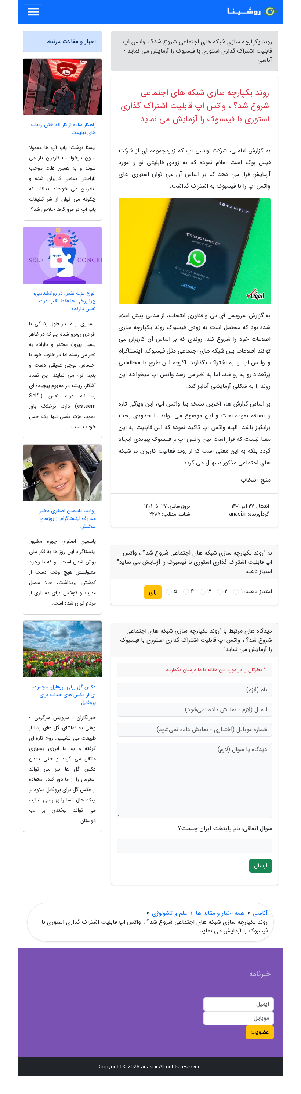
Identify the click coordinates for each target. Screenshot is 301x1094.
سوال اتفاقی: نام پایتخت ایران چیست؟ (225, 828)
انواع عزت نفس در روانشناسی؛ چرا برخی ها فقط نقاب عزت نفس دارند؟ (64, 301)
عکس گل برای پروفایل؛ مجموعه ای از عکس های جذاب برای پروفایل (64, 695)
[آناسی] (251, 12)
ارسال (260, 865)
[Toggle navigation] (33, 11)
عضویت (259, 1032)
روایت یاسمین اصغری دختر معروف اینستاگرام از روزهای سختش (68, 518)
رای (153, 591)
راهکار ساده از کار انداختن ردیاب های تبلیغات (63, 129)
